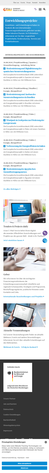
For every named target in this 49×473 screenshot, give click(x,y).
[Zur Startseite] (13, 10)
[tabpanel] (24, 127)
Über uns (16, 3)
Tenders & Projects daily (15, 226)
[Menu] (40, 9)
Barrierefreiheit (9, 420)
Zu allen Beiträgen (11, 189)
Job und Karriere (10, 404)
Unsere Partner (9, 399)
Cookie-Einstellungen (11, 415)
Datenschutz (8, 409)
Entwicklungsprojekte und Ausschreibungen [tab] (24, 55)
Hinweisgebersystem (11, 425)
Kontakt (34, 3)
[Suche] (44, 9)
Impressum (7, 431)
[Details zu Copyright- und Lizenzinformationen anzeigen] (43, 221)
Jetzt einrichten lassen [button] (13, 240)
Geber (6, 274)
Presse (29, 3)
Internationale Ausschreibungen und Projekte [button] (23, 296)
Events (23, 3)
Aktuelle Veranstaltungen (16, 330)
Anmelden (42, 3)
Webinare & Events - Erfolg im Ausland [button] (19, 347)
